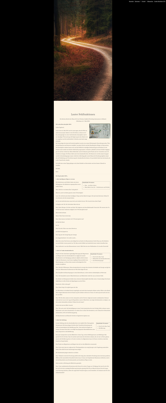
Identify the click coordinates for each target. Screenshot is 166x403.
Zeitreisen (137, 1)
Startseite (131, 1)
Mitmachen (150, 1)
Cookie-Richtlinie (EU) (159, 1)
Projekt (143, 1)
